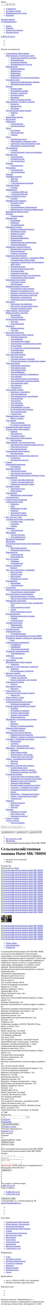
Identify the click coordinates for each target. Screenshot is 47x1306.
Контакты (10, 15)
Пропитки (15, 504)
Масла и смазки (17, 418)
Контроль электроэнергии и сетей (25, 293)
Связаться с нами (8, 1198)
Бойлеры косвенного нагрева (23, 616)
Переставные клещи (19, 752)
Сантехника (11, 1240)
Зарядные (14, 669)
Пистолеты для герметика (21, 304)
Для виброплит (17, 352)
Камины (14, 431)
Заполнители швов (18, 513)
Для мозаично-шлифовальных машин (26, 343)
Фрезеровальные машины (21, 84)
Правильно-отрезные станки (22, 484)
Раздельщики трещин (19, 91)
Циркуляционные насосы (21, 612)
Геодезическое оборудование (22, 289)
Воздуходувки (16, 572)
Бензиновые (16, 315)
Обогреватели (16, 434)
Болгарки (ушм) (17, 203)
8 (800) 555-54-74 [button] (8, 1186)
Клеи (13, 506)
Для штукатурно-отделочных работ (25, 776)
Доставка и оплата (13, 11)
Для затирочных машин (20, 341)
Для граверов (16, 385)
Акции (8, 26)
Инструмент (11, 1237)
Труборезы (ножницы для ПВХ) (24, 772)
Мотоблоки (10, 841)
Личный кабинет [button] (8, 19)
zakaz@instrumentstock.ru (11, 1203)
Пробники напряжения (20, 704)
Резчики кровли (17, 95)
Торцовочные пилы (19, 139)
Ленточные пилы (18, 489)
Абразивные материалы (20, 365)
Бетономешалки (17, 60)
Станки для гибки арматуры (22, 480)
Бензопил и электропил (20, 392)
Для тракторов (17, 403)
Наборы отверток (18, 803)
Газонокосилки (17, 563)
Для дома (14, 330)
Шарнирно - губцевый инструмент (25, 794)
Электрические (17, 124)
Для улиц (14, 322)
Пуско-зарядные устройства (22, 671)
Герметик (14, 511)
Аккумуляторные (18, 126)
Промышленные (17, 328)
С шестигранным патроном (22, 183)
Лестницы (15, 108)
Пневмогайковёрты (19, 245)
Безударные (15, 130)
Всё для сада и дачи (14, 839)
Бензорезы (15, 97)
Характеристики (12, 945)
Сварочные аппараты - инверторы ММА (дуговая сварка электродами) (27, 259)
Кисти (13, 722)
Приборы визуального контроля (24, 295)
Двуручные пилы (18, 814)
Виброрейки (16, 75)
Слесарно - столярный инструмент (25, 787)
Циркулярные (16, 491)
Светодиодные (17, 658)
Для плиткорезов (17, 423)
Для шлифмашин (18, 372)
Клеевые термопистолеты (21, 308)
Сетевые (14, 150)
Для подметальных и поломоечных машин (28, 361)
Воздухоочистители (19, 449)
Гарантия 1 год (7, 1131)
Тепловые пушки (18, 436)
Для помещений (17, 324)
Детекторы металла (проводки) (23, 300)
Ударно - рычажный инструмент (24, 796)
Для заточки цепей (18, 471)
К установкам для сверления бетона (25, 348)
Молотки (14, 761)
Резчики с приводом (19, 93)
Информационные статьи (16, 13)
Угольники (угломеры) (20, 711)
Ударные (14, 135)
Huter (17, 868)
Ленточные (15, 205)
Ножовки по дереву (19, 812)
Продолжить (6, 1170)
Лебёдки (14, 113)
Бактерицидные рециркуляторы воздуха (27, 445)
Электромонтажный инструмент (24, 790)
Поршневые (15, 220)
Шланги (14, 568)
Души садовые (17, 627)
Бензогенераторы (18, 251)
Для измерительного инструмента (25, 379)
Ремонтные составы (19, 508)
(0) (10, 866)
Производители (12, 32)
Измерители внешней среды (22, 291)
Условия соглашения (14, 1263)
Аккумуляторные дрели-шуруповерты (26, 152)
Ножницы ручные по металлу (23, 770)
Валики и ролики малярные (22, 726)
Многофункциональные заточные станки (28, 475)
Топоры (14, 526)
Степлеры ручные (18, 282)
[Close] (2, 1147)
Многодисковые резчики (21, 100)
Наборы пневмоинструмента (22, 229)
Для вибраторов (17, 350)
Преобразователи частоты (21, 64)
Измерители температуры (21, 297)
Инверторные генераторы (21, 249)
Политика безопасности (16, 1261)
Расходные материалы (15, 1226)
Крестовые (15, 805)
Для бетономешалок (19, 337)
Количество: (6, 1115)
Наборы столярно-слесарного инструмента (28, 737)
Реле (12, 640)
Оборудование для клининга (17, 1224)
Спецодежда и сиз (13, 1248)
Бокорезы (14, 750)
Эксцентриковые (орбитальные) (24, 207)
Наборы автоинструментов (22, 735)
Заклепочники (16, 284)
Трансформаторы (18, 653)
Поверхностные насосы (20, 550)
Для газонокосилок (18, 412)
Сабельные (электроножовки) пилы (25, 143)
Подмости (15, 104)
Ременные (15, 223)
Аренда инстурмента (14, 30)
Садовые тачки (17, 522)
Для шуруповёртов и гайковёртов (24, 374)
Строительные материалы (16, 1233)
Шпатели (14, 724)
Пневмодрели (16, 240)
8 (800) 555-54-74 (13, 1192)
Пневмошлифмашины (20, 238)
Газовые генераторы (19, 253)
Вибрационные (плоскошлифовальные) (27, 209)
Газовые (14, 618)
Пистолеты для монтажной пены (24, 306)
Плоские (14, 807)
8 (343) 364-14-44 (13, 1194)
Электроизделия (12, 1242)
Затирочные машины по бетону (24, 58)
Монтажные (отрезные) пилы (23, 146)
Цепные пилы (16, 574)
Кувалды (14, 763)
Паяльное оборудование (20, 783)
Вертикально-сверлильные (22, 495)
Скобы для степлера (19, 678)
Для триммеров (17, 405)
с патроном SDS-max (19, 194)
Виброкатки (16, 73)
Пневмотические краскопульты (23, 242)
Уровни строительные (20, 715)
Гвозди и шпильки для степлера (24, 680)
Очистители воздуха (19, 447)
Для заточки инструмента (21, 473)
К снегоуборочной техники (22, 409)
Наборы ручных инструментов (23, 781)
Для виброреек (17, 339)
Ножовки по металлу (19, 816)
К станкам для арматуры (21, 425)
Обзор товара (11, 943)
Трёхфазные (15, 647)
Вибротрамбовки (18, 69)
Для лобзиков (16, 376)
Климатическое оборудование (18, 1229)
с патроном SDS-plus (19, 192)
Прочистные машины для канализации (27, 598)
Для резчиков (16, 346)
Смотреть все (16, 387)
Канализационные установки (23, 596)
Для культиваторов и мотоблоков (24, 396)
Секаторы (15, 524)
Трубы (13, 609)
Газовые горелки (17, 730)
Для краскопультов (18, 370)
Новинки (9, 28)
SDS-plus (14, 181)
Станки (9, 1231)
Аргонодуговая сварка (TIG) (22, 269)
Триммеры (15, 561)
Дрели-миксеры (17, 133)
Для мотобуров (17, 398)
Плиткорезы (16, 467)
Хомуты (14, 684)
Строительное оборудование (17, 1222)
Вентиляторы (16, 440)
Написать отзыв (7, 1142)
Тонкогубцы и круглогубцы (22, 757)
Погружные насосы (19, 548)
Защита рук (15, 695)
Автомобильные (17, 225)
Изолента (14, 689)
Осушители (15, 458)
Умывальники (16, 625)
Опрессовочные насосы (20, 607)
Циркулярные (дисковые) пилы (23, 141)
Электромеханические (20, 649)
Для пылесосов (17, 357)
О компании (11, 9)
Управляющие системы (20, 407)
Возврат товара (12, 1268)
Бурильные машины (19, 62)
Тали (13, 115)
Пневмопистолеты (18, 231)
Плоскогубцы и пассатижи (22, 754)
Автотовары (11, 1244)
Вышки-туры (16, 106)
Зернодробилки (17, 557)
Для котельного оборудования (23, 592)
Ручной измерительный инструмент (25, 785)
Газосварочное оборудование (23, 278)
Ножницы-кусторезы (19, 579)
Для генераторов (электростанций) (25, 381)
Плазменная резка (18, 267)
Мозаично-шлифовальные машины (25, 82)
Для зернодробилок (19, 394)
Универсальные (17, 216)
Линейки (14, 708)
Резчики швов (16, 89)
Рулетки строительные (20, 713)
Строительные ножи (19, 768)
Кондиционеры (17, 453)
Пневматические (17, 159)
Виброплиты (16, 71)
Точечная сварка (17, 271)
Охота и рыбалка (17, 823)
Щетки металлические (20, 746)
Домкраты (15, 664)
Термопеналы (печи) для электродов (25, 275)
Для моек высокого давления (22, 359)
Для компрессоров (18, 368)
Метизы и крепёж (13, 1246)
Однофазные (16, 645)
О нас (8, 1257)
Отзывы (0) (10, 947)
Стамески (15, 744)
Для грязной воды (18, 537)
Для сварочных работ (19, 383)
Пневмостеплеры (18, 234)
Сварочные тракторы (19, 273)
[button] (8, 37)
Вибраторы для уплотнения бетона (25, 78)
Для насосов (16, 401)
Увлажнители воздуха (20, 460)
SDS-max (14, 179)
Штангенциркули (18, 717)
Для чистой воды (18, 535)
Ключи (13, 792)
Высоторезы (16, 576)
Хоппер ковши (17, 236)
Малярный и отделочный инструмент (26, 779)
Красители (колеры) (19, 515)
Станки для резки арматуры (22, 482)
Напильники (16, 741)
